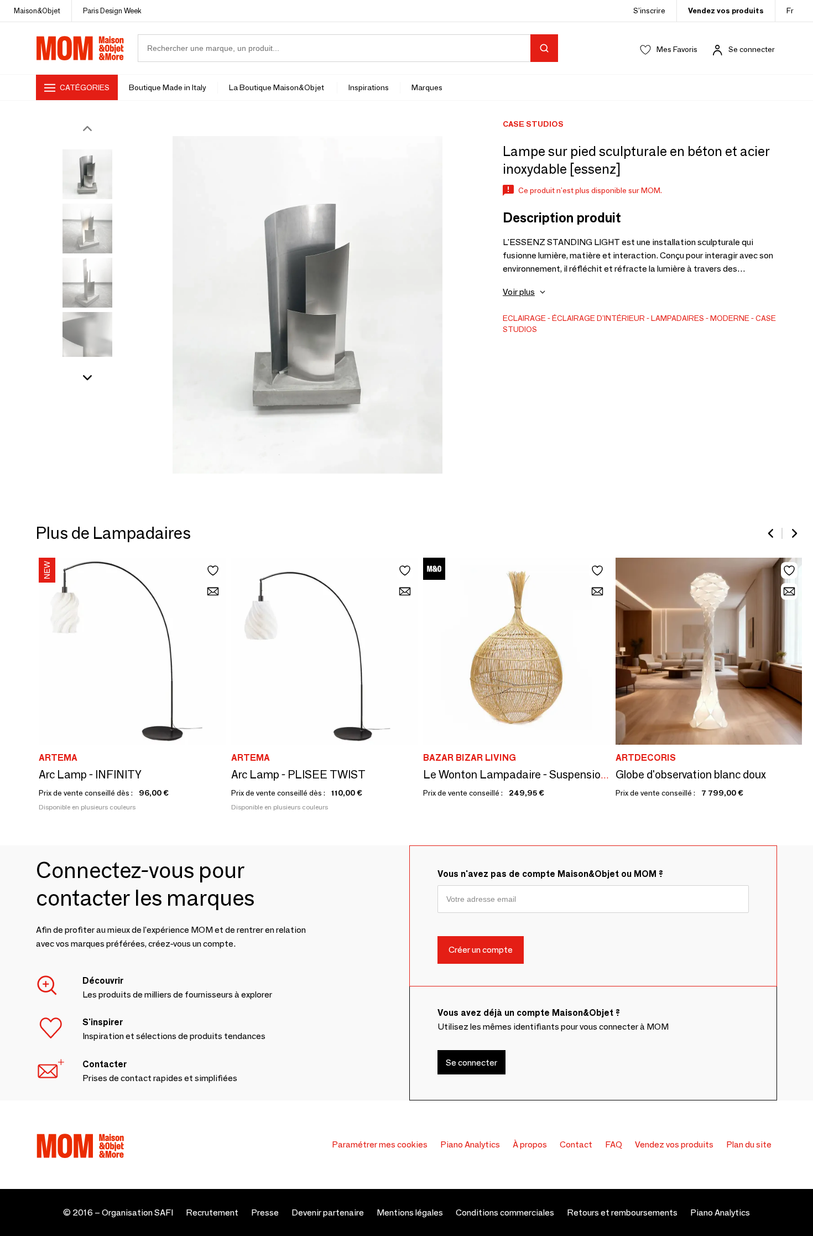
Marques (426, 87)
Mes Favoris (676, 49)
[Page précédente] (771, 533)
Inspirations (368, 87)
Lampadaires (677, 318)
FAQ (613, 1144)
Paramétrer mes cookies (380, 1144)
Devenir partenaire (327, 1212)
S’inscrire (649, 10)
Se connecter (751, 49)
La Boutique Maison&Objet (277, 87)
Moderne (729, 318)
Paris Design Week (112, 10)
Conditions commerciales (505, 1212)
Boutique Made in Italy (167, 87)
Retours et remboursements (622, 1212)
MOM (80, 48)
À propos (530, 1144)
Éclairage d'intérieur (598, 318)
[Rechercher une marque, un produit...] (544, 48)
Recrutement (212, 1212)
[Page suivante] (794, 533)
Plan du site (749, 1144)
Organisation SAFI (137, 1212)
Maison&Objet (37, 10)
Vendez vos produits (726, 10)
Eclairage (524, 318)
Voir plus (519, 292)
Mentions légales (410, 1212)
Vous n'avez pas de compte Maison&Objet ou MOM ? (550, 874)
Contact (576, 1144)
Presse (265, 1212)
